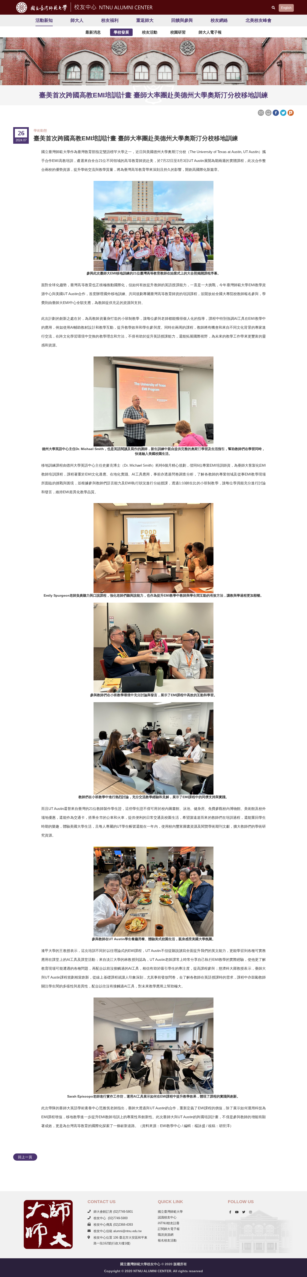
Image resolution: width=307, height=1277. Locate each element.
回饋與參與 (182, 20)
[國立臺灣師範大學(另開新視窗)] (40, 7)
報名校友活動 (167, 1240)
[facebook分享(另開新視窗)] (275, 112)
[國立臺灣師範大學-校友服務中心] (112, 6)
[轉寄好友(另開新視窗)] (261, 112)
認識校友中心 (167, 1217)
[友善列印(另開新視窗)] (268, 112)
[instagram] (250, 1212)
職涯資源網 (165, 1234)
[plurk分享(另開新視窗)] (290, 112)
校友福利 (109, 20)
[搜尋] (273, 7)
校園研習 (178, 32)
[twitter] (243, 1212)
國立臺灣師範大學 (170, 1211)
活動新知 (44, 20)
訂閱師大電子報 (169, 1229)
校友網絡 (219, 20)
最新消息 (93, 32)
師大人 (77, 20)
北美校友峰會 (259, 20)
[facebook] (230, 1212)
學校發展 (121, 32)
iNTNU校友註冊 (168, 1223)
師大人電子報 (210, 32)
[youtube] (236, 1212)
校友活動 (149, 32)
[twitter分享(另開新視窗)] (283, 112)
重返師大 (145, 20)
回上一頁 (25, 1157)
